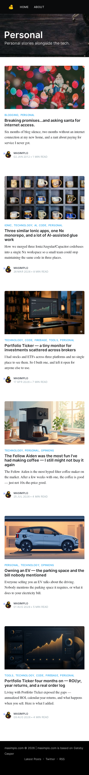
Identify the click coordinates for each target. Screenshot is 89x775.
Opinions (47, 450)
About (39, 7)
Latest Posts (32, 759)
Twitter (50, 759)
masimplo (21, 153)
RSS (62, 759)
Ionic (8, 225)
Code (42, 225)
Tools (53, 340)
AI (35, 225)
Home (24, 7)
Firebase (41, 340)
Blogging (12, 115)
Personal (28, 115)
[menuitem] (24, 7)
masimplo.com (14, 748)
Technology (23, 225)
